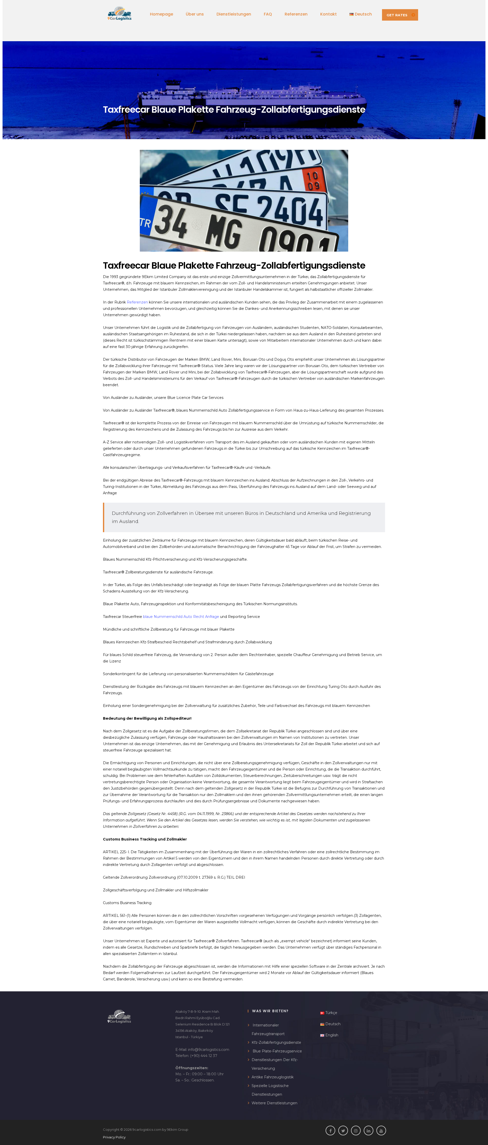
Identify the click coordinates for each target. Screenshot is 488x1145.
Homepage (161, 14)
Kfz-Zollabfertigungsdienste (276, 1042)
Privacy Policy (114, 1137)
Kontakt (328, 14)
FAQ (268, 14)
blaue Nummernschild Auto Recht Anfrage (181, 616)
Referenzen (296, 14)
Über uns (195, 14)
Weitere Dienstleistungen (274, 1103)
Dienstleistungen (234, 14)
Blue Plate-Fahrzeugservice (277, 1051)
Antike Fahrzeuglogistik (273, 1077)
